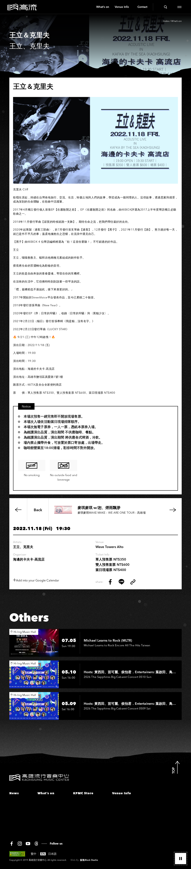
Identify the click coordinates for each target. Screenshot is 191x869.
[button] (181, 859)
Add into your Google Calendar (37, 580)
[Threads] (36, 843)
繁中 (33, 853)
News (14, 793)
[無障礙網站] (17, 854)
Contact (142, 7)
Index (166, 21)
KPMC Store (83, 793)
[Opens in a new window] (110, 582)
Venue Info (122, 7)
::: (92, 7)
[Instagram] (20, 843)
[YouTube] (28, 843)
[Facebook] (11, 843)
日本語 (52, 853)
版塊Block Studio (89, 860)
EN (43, 853)
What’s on (102, 7)
